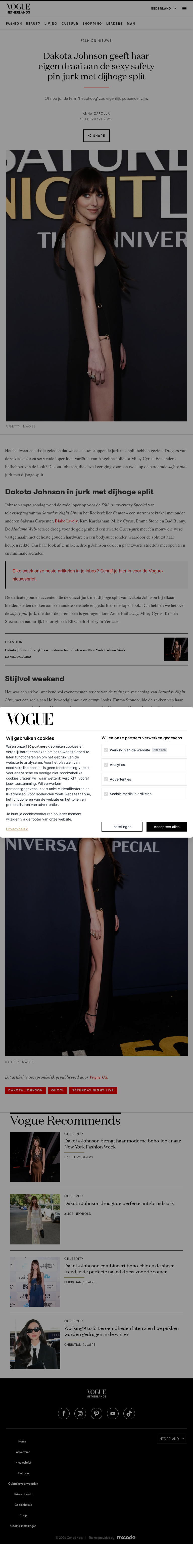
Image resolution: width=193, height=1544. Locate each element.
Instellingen (122, 827)
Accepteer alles (167, 827)
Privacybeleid (17, 829)
